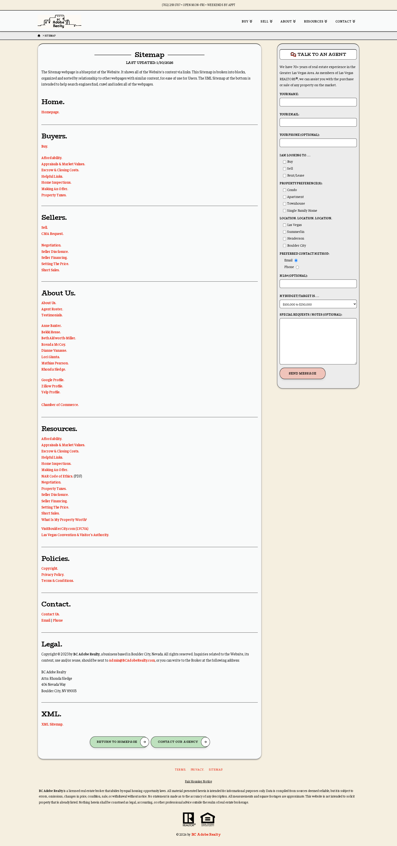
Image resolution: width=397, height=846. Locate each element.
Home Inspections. (56, 182)
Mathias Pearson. (54, 362)
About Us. (48, 302)
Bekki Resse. (51, 331)
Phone (58, 619)
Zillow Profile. (52, 385)
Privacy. (197, 769)
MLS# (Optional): (294, 275)
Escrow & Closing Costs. (60, 169)
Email (45, 619)
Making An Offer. (54, 188)
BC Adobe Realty (205, 834)
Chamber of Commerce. (60, 404)
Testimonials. (51, 314)
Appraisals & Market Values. (63, 163)
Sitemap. (216, 769)
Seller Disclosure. (54, 251)
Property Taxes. (53, 194)
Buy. (44, 146)
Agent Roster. (52, 308)
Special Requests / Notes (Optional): (311, 314)
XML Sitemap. (52, 723)
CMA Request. (52, 233)
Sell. (44, 227)
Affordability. (51, 157)
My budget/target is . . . (299, 296)
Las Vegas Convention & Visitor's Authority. (75, 534)
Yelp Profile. (50, 391)
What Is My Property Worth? (64, 519)
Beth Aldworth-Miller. (58, 337)
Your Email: (289, 114)
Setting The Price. (55, 263)
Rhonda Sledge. (53, 368)
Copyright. (49, 568)
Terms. (180, 769)
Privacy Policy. (52, 574)
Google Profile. (52, 379)
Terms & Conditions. (57, 580)
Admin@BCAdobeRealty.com (132, 659)
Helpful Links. (52, 176)
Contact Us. (50, 613)
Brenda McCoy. (53, 344)
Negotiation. (51, 245)
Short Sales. (50, 269)
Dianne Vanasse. (54, 350)
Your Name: (289, 94)
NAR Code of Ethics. (57, 475)
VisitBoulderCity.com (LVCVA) (64, 528)
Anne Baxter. (51, 325)
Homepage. (50, 111)
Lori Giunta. (50, 356)
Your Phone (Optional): (300, 134)
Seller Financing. (54, 257)
